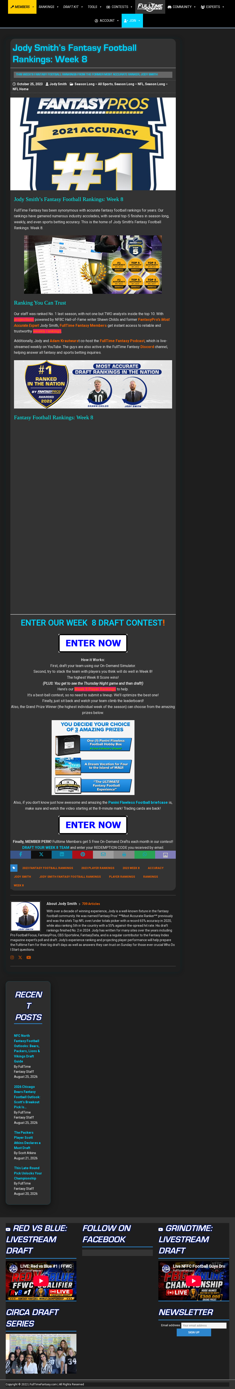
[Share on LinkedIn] (62, 855)
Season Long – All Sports (94, 84)
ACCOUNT (107, 20)
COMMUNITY (182, 7)
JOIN (132, 20)
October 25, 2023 (30, 84)
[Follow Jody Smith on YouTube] (27, 958)
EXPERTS (213, 7)
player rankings (122, 876)
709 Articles (91, 904)
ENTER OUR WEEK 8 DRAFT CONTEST (92, 623)
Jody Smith (58, 84)
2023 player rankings (97, 868)
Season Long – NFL (129, 84)
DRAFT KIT (70, 7)
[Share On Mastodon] (165, 855)
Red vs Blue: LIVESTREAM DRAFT (36, 1240)
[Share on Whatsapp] (144, 855)
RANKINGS (46, 7)
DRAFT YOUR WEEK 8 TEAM (45, 847)
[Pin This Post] (82, 855)
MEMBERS (22, 7)
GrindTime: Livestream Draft (185, 1240)
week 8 (19, 885)
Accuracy (156, 868)
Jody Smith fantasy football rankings (70, 876)
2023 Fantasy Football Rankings (47, 868)
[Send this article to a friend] (103, 855)
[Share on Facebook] (20, 855)
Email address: (171, 1325)
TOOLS (92, 7)
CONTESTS (120, 7)
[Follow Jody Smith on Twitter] (18, 958)
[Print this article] (124, 855)
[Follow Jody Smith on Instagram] (12, 958)
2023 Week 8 (131, 868)
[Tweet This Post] (41, 855)
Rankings (150, 876)
